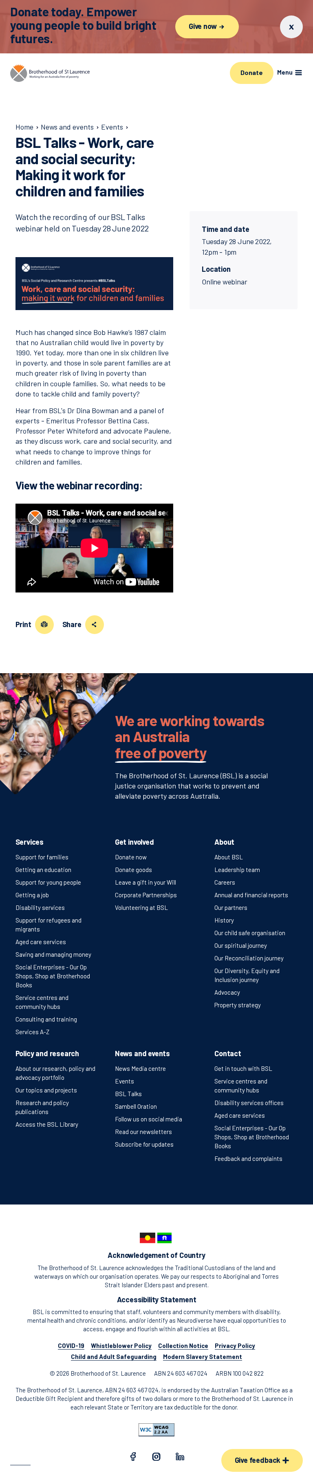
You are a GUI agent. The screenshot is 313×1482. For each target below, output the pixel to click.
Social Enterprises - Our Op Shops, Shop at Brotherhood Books (52, 976)
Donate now (131, 857)
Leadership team (237, 869)
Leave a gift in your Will (145, 882)
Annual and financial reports (251, 894)
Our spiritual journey (240, 945)
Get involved (134, 841)
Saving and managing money (53, 954)
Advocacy (227, 992)
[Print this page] (44, 624)
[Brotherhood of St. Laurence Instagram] (156, 1458)
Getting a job (32, 894)
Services (29, 841)
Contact (227, 1053)
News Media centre (140, 1068)
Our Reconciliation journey (249, 958)
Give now (203, 26)
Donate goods (133, 869)
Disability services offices (249, 1102)
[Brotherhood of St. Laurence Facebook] (133, 1458)
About (224, 841)
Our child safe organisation (249, 932)
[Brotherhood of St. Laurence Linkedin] (180, 1458)
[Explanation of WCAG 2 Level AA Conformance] (156, 1429)
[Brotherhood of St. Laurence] (50, 73)
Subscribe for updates (144, 1144)
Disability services (40, 907)
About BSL (228, 857)
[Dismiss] (291, 26)
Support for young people (48, 882)
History (224, 920)
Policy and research (47, 1053)
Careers (224, 882)
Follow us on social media (148, 1119)
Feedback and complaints (248, 1158)
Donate (251, 72)
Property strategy (237, 1005)
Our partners (230, 907)
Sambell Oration (136, 1106)
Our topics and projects (46, 1090)
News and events (142, 1053)
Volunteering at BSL (141, 907)
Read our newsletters (143, 1131)
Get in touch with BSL (243, 1068)
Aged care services (40, 941)
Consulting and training (46, 1019)
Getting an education (43, 869)
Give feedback (258, 1460)
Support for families (41, 857)
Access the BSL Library (46, 1124)
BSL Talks (128, 1093)
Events (124, 1081)
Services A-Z (32, 1031)
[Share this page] (94, 624)
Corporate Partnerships (146, 894)
